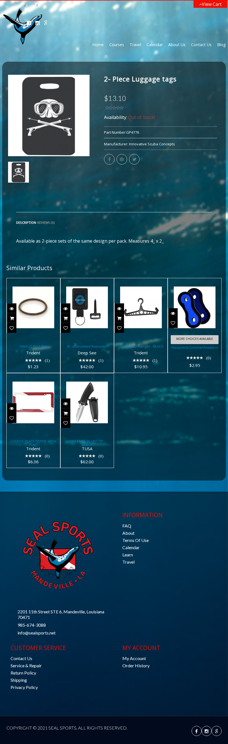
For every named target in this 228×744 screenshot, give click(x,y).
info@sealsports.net (37, 632)
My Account (134, 658)
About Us (176, 44)
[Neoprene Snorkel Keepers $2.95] (194, 282)
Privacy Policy (24, 687)
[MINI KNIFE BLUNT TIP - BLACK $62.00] (87, 377)
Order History (136, 665)
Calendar (155, 44)
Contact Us (201, 44)
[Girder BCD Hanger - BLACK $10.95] (141, 282)
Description (26, 222)
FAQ (126, 525)
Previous (10, 137)
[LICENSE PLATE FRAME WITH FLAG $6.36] (33, 377)
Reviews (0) (45, 222)
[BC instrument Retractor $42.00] (87, 282)
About (128, 533)
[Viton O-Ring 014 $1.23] (33, 282)
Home (98, 44)
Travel (135, 44)
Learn (127, 554)
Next (88, 137)
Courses (116, 44)
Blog (221, 44)
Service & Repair (26, 665)
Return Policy (23, 672)
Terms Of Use (135, 540)
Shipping (19, 680)
